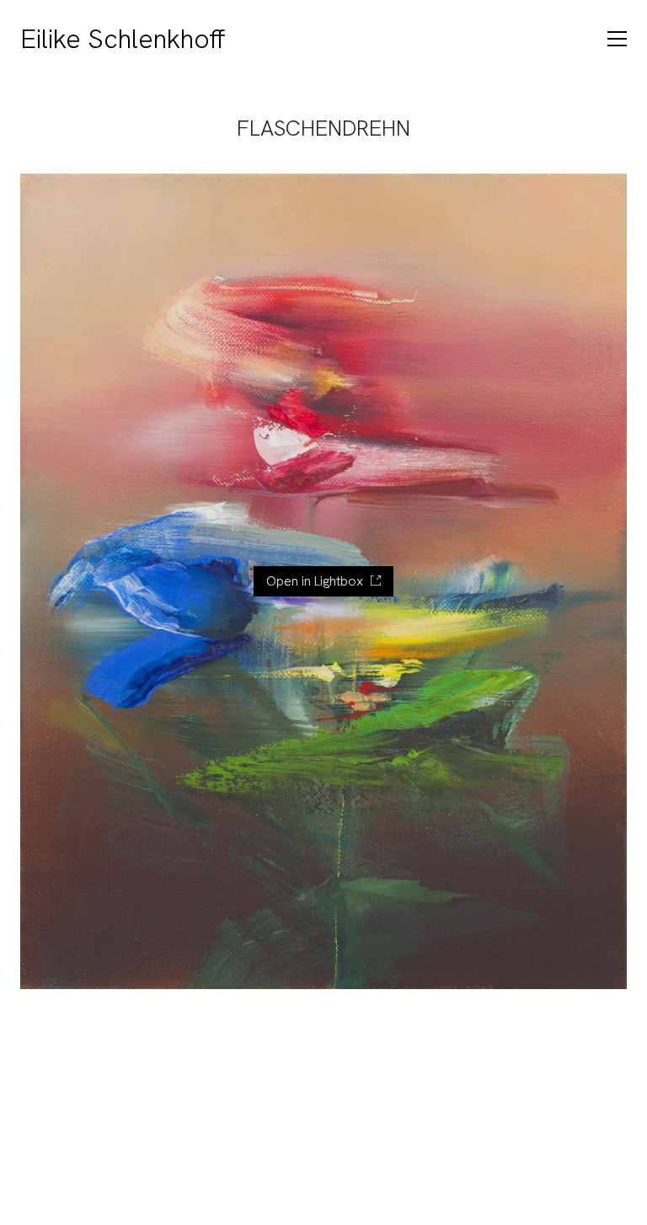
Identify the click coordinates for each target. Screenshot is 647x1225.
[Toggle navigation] (617, 39)
